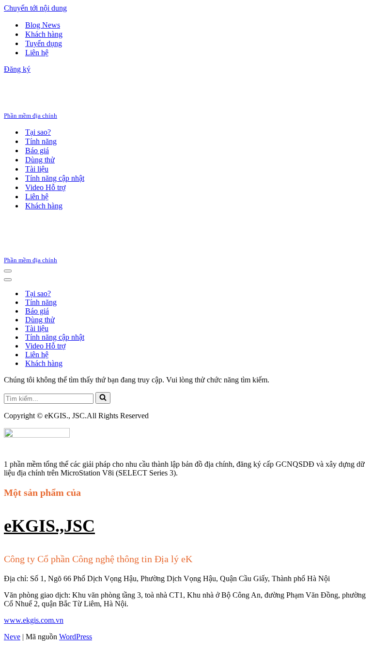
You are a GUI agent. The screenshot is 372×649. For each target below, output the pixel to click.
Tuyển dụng (43, 43)
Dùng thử (40, 160)
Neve (12, 637)
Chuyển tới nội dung (35, 8)
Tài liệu (36, 169)
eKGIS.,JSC (49, 526)
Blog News (42, 25)
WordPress (75, 637)
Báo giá (37, 150)
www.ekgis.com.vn (33, 620)
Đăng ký (17, 69)
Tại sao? (38, 132)
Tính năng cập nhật (54, 178)
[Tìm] (102, 398)
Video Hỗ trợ (45, 187)
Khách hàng (43, 34)
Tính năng (41, 141)
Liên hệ (36, 52)
